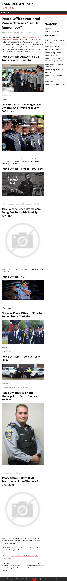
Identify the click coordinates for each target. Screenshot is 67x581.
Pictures (28, 32)
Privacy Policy (5, 13)
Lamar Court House (52, 46)
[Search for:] (55, 18)
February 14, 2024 (10, 32)
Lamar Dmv (49, 81)
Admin (20, 32)
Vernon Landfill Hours (53, 49)
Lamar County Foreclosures (55, 84)
